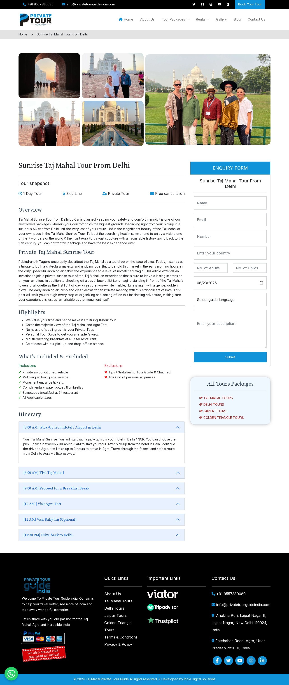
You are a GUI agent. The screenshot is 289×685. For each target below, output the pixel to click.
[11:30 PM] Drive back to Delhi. (48, 535)
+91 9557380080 (40, 4)
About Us (147, 19)
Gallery (221, 19)
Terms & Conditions (121, 637)
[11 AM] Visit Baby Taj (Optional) (50, 519)
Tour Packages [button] (174, 19)
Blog (237, 19)
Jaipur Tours (214, 411)
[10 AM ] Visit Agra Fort (42, 504)
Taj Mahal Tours (218, 398)
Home (128, 19)
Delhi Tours (213, 404)
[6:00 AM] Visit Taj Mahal (43, 473)
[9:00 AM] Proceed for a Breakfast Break (56, 488)
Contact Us (256, 19)
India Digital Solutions (199, 679)
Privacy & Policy (118, 644)
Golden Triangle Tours (223, 417)
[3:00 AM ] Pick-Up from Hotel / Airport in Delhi (62, 427)
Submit (230, 357)
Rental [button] (201, 19)
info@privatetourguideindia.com (91, 4)
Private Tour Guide (115, 679)
